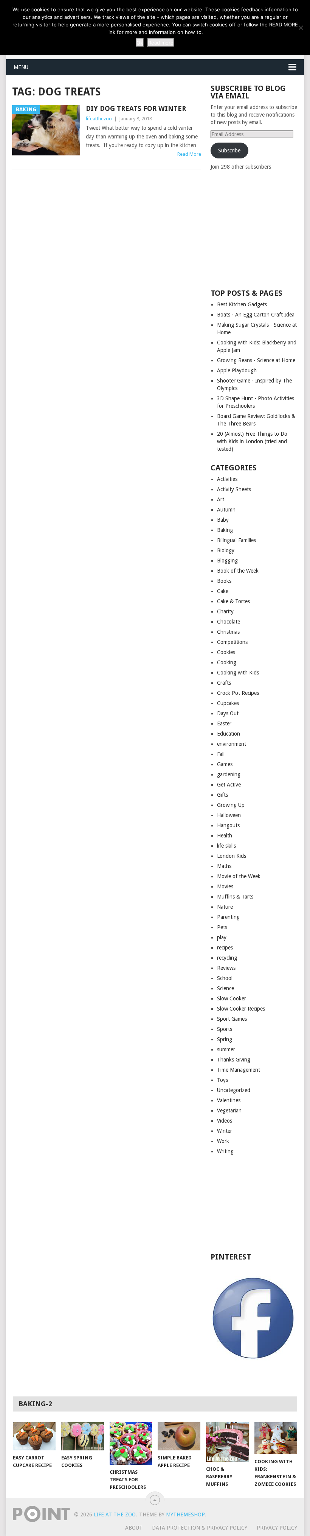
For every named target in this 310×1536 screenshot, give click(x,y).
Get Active (229, 785)
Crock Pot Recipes (238, 693)
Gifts (222, 795)
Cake (222, 591)
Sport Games (232, 1019)
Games (224, 764)
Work (223, 1141)
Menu (21, 67)
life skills (226, 846)
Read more (161, 43)
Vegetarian (229, 1110)
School (224, 978)
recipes (225, 948)
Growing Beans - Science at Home (256, 360)
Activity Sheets (234, 489)
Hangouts (228, 825)
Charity (225, 611)
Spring (224, 1039)
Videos (224, 1121)
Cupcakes (228, 703)
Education (228, 734)
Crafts (224, 683)
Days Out (228, 713)
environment (231, 744)
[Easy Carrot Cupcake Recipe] (34, 1436)
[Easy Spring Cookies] (82, 1436)
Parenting (228, 917)
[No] (300, 27)
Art (220, 499)
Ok (139, 43)
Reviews (226, 968)
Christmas (228, 632)
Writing (225, 1151)
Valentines (228, 1100)
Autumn (226, 510)
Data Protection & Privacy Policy (199, 1528)
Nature (225, 907)
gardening (228, 774)
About (134, 1528)
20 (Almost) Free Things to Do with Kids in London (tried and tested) (252, 441)
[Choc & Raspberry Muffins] (227, 1442)
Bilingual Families (236, 540)
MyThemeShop (185, 1514)
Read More (189, 154)
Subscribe (229, 150)
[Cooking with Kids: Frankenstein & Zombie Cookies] (275, 1438)
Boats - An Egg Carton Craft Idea (255, 315)
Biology (225, 550)
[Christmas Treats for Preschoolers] (131, 1443)
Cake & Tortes (233, 601)
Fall (221, 754)
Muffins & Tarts (235, 897)
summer (226, 1049)
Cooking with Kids (238, 673)
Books (224, 581)
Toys (222, 1080)
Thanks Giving (233, 1060)
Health (224, 836)
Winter (224, 1131)
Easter (224, 723)
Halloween (229, 815)
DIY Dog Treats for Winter (136, 108)
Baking (225, 530)
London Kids (231, 856)
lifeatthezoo (99, 118)
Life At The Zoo (115, 1514)
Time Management (238, 1070)
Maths (224, 866)
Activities (227, 479)
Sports (224, 1029)
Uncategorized (233, 1090)
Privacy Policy (277, 1528)
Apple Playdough (237, 370)
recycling (227, 958)
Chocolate (228, 622)
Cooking (226, 662)
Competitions (232, 642)
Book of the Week (238, 571)
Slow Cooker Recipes (241, 1009)
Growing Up (231, 805)
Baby (223, 520)
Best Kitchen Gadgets (242, 304)
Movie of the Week (238, 876)
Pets (222, 927)
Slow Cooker (231, 998)
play (221, 937)
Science (225, 988)
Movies (225, 886)
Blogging (227, 561)
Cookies (226, 652)
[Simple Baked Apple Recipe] (179, 1436)
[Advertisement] (260, 229)
